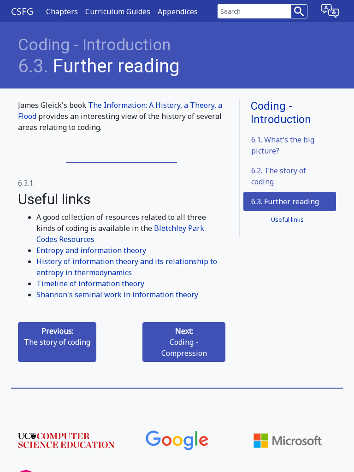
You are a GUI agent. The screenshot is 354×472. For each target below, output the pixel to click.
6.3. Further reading (285, 201)
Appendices (178, 11)
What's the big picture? (282, 145)
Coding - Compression (184, 342)
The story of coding (278, 176)
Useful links (287, 219)
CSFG (22, 11)
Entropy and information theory (91, 250)
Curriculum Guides (117, 11)
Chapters (62, 11)
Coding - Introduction (94, 44)
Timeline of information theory (90, 283)
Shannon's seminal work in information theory (117, 294)
